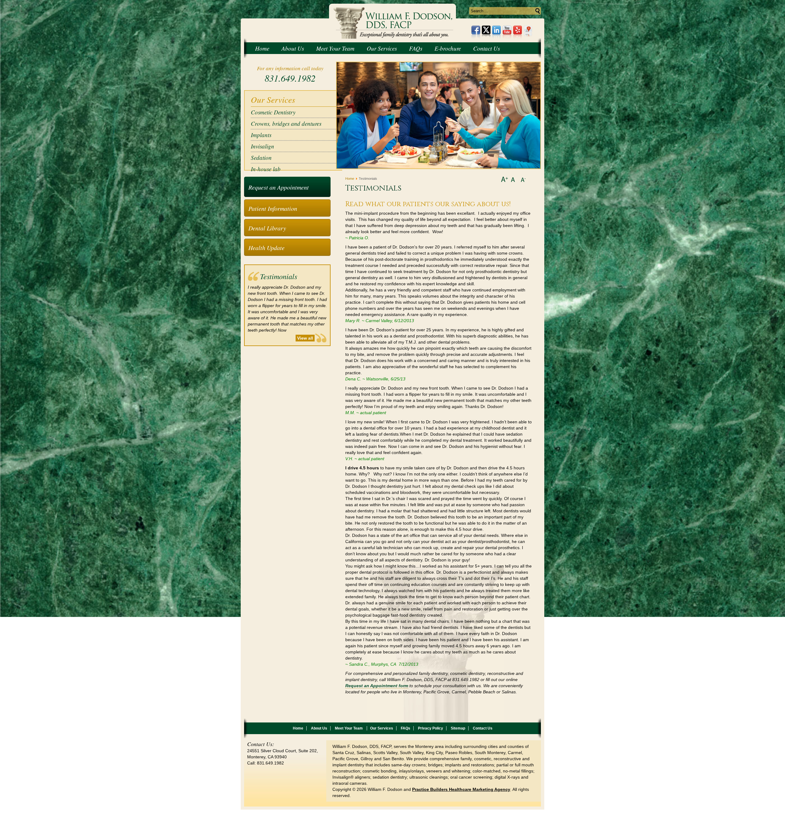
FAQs (405, 728)
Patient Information (272, 208)
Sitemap (458, 728)
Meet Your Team (349, 728)
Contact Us (482, 728)
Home (349, 178)
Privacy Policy (430, 728)
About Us (319, 728)
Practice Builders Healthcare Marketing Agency (461, 789)
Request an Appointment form (376, 685)
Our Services (381, 728)
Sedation (261, 157)
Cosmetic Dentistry (273, 112)
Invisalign (262, 146)
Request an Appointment (278, 187)
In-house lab (266, 169)
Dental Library (267, 228)
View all (305, 338)
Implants (261, 135)
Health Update (266, 248)
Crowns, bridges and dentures (286, 123)
